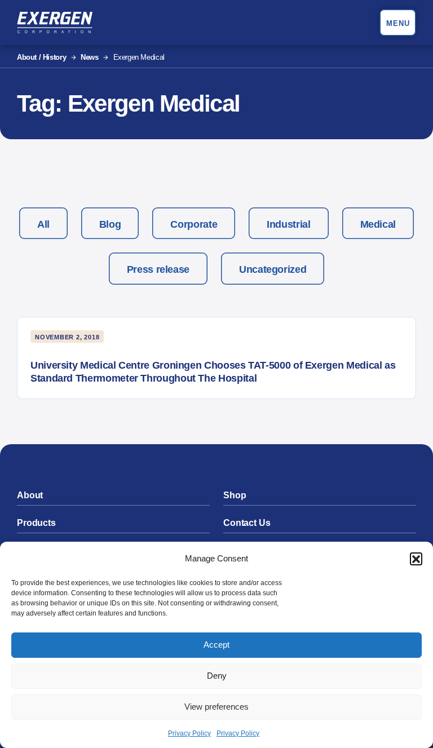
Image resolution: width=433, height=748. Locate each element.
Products (36, 523)
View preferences (216, 706)
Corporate (193, 224)
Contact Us (246, 523)
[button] (416, 558)
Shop (234, 495)
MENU (398, 23)
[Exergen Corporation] (54, 22)
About (30, 495)
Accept (216, 644)
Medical (378, 224)
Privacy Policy (189, 733)
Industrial (288, 224)
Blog (110, 224)
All (43, 224)
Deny (217, 675)
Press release (158, 269)
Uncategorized (272, 269)
